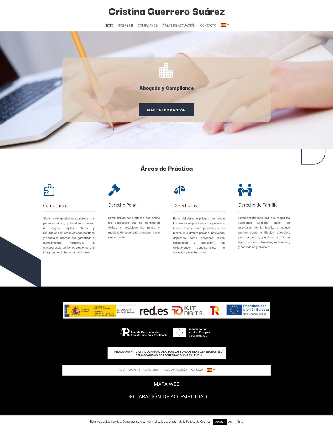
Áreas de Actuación (178, 26)
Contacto (208, 26)
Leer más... (235, 421)
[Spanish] (225, 27)
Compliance (148, 26)
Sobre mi (125, 26)
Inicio (108, 26)
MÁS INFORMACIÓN (166, 109)
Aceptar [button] (220, 421)
